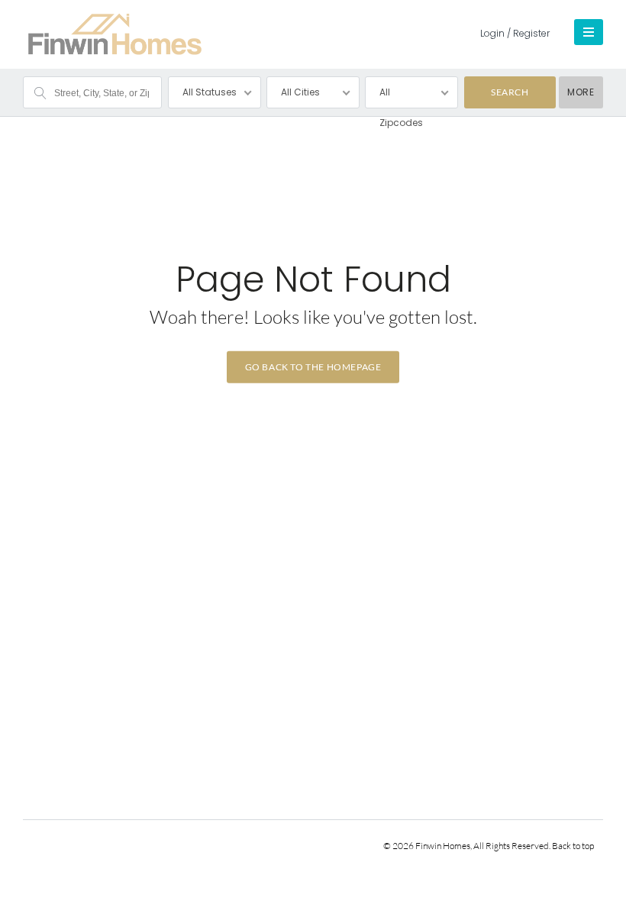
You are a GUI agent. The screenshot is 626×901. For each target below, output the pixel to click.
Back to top (573, 845)
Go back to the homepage (313, 367)
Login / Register (515, 33)
